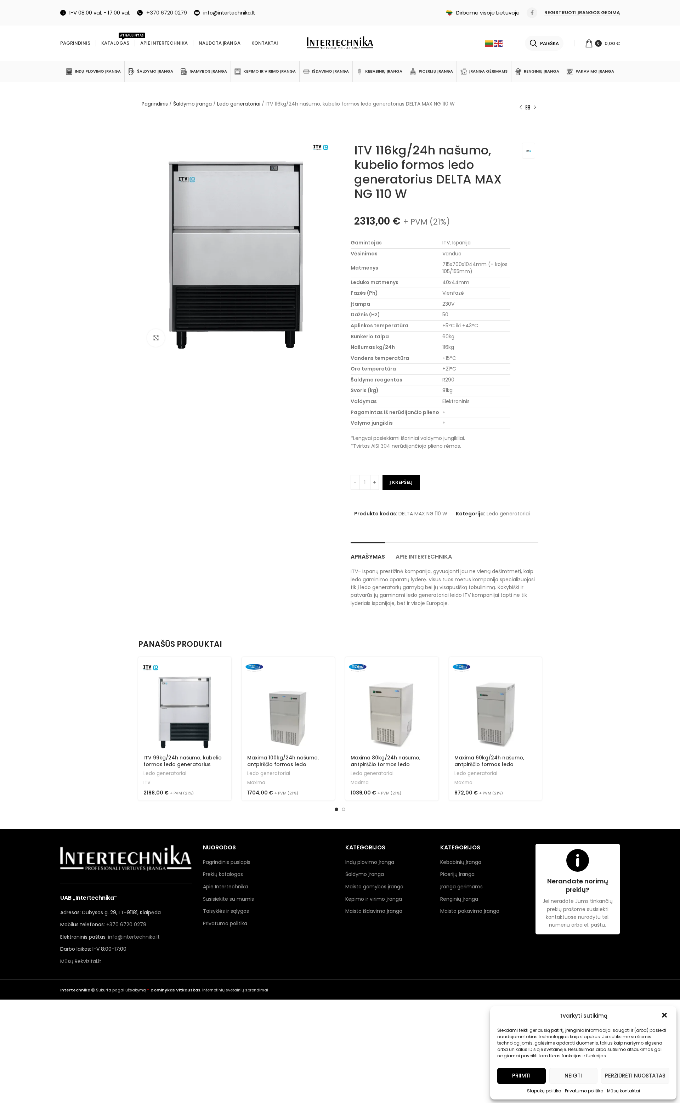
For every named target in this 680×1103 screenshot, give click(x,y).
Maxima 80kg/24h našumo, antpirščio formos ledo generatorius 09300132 (385, 764)
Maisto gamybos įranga (374, 886)
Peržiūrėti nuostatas (635, 1075)
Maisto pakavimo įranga (469, 911)
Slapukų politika (544, 1091)
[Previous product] (520, 107)
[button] (665, 1016)
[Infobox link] (162, 13)
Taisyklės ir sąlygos (226, 911)
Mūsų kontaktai (623, 1091)
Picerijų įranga (457, 874)
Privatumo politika (584, 1091)
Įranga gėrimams (461, 886)
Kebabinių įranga (460, 862)
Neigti (573, 1075)
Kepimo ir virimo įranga (373, 899)
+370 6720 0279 (126, 924)
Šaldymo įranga (192, 103)
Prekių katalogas (223, 874)
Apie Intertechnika (225, 886)
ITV (147, 783)
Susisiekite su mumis (228, 899)
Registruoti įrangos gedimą (582, 13)
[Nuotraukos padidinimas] (156, 338)
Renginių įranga (459, 899)
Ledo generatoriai (238, 103)
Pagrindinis (155, 103)
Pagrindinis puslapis (226, 862)
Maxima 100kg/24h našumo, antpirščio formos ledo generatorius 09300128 (283, 764)
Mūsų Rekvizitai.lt (80, 961)
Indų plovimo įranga (369, 862)
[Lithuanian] (489, 43)
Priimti (521, 1075)
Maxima (256, 783)
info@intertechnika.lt (134, 936)
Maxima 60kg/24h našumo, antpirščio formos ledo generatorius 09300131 (489, 764)
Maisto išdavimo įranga (373, 911)
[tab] (368, 553)
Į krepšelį (401, 482)
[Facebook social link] (532, 12)
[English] (498, 43)
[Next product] (534, 107)
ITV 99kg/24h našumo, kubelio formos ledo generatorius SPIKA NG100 (182, 764)
